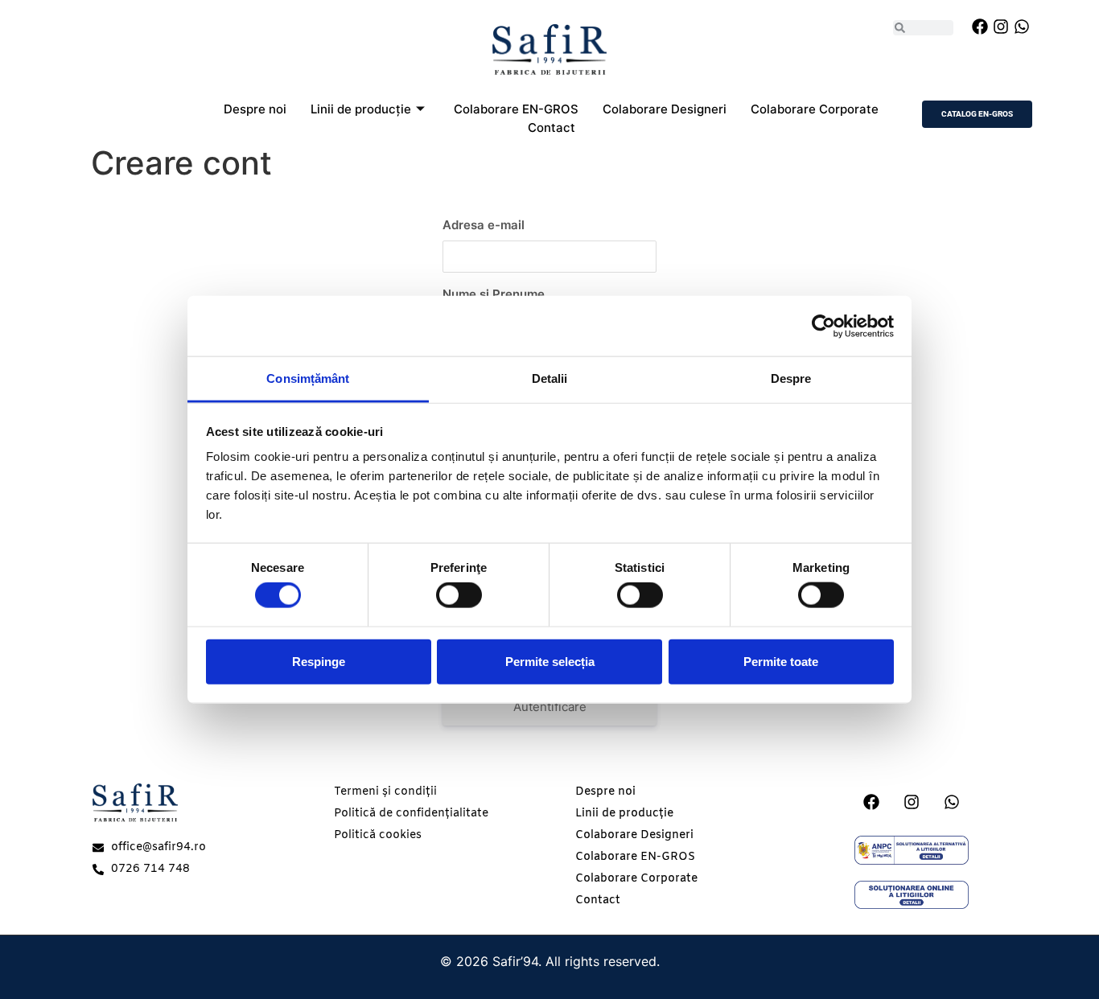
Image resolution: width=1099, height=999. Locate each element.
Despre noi (255, 109)
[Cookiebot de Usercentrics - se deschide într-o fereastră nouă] (823, 326)
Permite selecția (550, 661)
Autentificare (550, 706)
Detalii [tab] (550, 378)
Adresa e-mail (483, 224)
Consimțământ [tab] (307, 378)
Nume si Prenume (493, 294)
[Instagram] (1000, 26)
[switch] (459, 595)
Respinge (318, 661)
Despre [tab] (791, 378)
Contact (551, 127)
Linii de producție (361, 109)
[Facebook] (979, 26)
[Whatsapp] (1021, 26)
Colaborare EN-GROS (516, 109)
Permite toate (780, 661)
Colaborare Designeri (664, 109)
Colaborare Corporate (815, 109)
